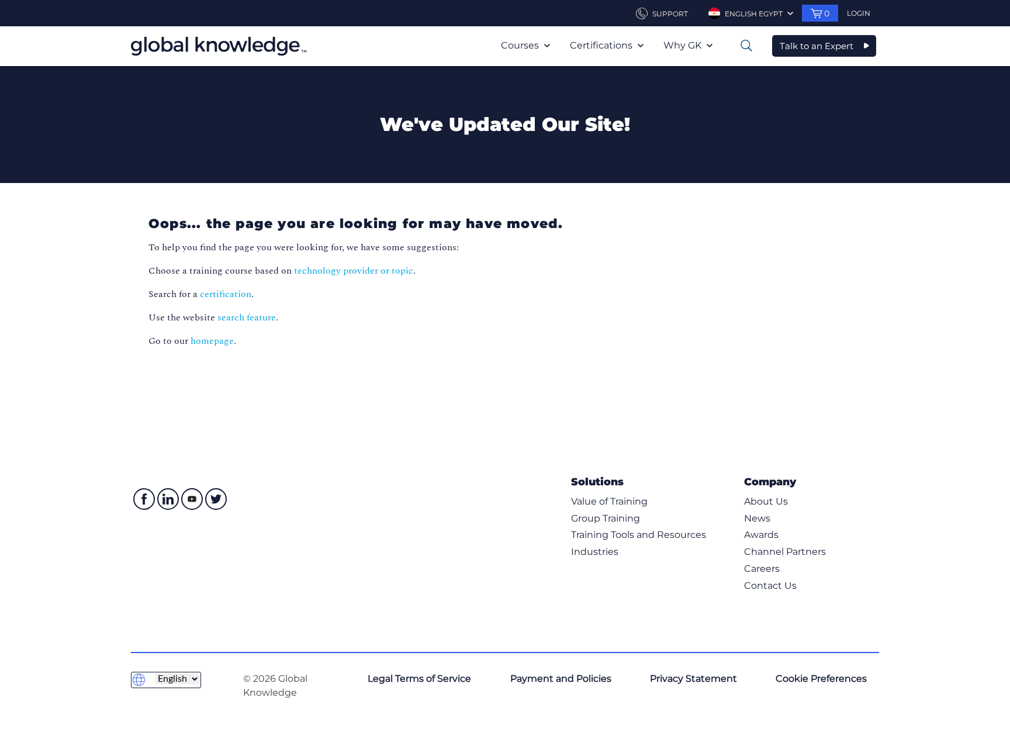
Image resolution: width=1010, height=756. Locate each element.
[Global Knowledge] (218, 46)
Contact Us (770, 585)
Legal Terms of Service (419, 678)
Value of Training (609, 501)
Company (770, 481)
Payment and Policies (560, 678)
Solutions (597, 481)
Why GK (683, 45)
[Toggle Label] (746, 45)
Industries (594, 551)
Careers (762, 568)
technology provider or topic (353, 271)
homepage (212, 341)
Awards (761, 534)
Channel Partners (785, 551)
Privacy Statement (693, 678)
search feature (246, 317)
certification (225, 294)
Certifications (602, 45)
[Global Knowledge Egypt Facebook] (144, 499)
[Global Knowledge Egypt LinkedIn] (168, 499)
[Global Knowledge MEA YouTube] (192, 499)
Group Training (605, 518)
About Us (766, 501)
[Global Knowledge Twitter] (216, 499)
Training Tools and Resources (638, 534)
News (757, 518)
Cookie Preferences (821, 678)
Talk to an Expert (816, 45)
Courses (521, 45)
